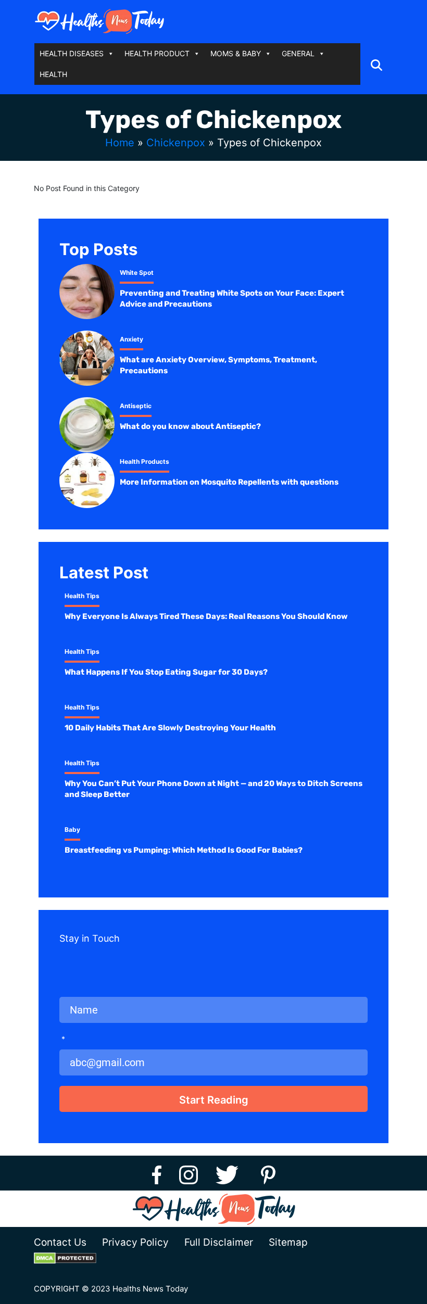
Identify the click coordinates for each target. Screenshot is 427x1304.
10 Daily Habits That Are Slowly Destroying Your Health (170, 727)
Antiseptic (136, 406)
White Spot (137, 272)
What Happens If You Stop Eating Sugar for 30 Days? (166, 672)
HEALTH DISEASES (72, 53)
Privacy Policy (135, 1242)
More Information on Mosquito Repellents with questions (229, 482)
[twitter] (230, 1173)
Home (119, 142)
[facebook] (156, 1173)
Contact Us (60, 1242)
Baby (72, 829)
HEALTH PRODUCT (157, 53)
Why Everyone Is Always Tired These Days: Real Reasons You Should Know (206, 616)
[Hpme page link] (99, 21)
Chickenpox (175, 142)
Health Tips (82, 596)
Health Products (144, 461)
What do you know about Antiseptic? (190, 426)
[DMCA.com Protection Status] (73, 1257)
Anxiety (131, 339)
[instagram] (188, 1173)
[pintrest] (268, 1173)
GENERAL (298, 53)
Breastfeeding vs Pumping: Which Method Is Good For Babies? (184, 850)
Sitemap (288, 1242)
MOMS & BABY (235, 53)
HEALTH (53, 74)
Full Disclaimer (218, 1242)
